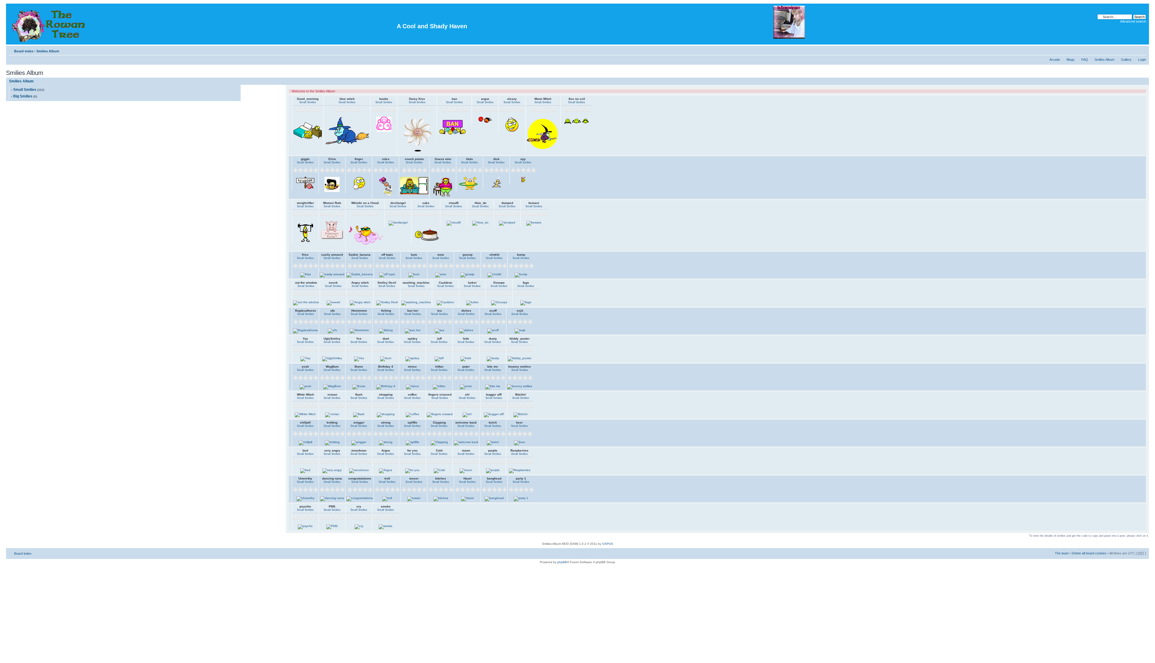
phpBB (562, 562)
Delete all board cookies (1089, 553)
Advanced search (1133, 21)
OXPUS (607, 543)
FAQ (1084, 59)
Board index (23, 51)
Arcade (1054, 59)
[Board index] (49, 24)
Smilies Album (47, 51)
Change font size (1141, 50)
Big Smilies (22, 96)
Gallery (1126, 59)
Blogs (1071, 59)
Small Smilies (24, 90)
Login (1142, 59)
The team (1062, 553)
